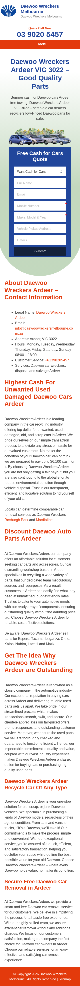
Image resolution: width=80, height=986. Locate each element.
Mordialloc (44, 520)
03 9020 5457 (40, 34)
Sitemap (65, 979)
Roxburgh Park (16, 520)
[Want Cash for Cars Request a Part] (40, 171)
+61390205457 (57, 360)
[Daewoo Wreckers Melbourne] (8, 10)
